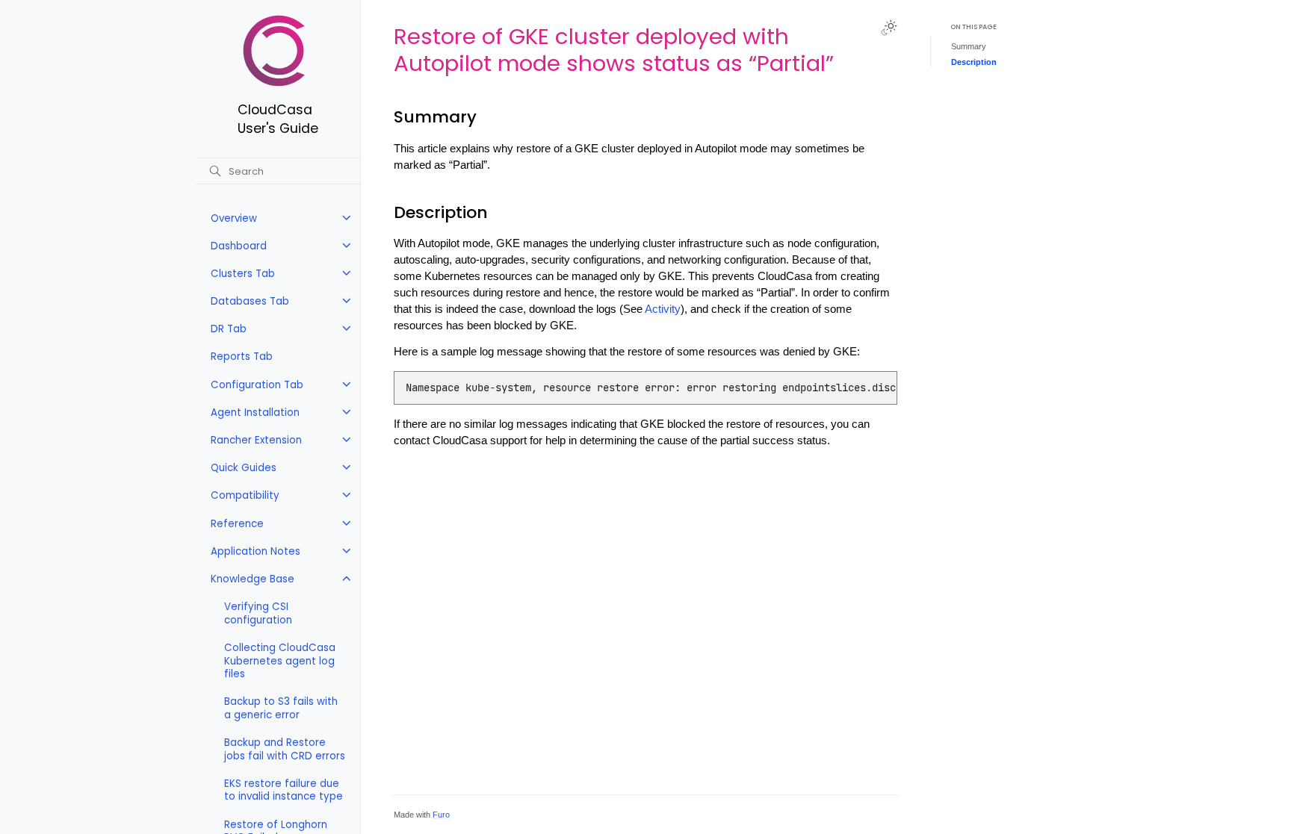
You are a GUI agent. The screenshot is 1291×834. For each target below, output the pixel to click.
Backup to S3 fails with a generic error (281, 708)
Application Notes (255, 551)
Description (974, 61)
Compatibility (245, 495)
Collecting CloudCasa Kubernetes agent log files (279, 661)
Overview (234, 218)
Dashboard (239, 246)
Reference (237, 524)
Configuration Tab (257, 385)
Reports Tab (242, 356)
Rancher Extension (256, 440)
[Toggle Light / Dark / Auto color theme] (889, 27)
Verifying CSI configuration (258, 613)
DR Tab (229, 329)
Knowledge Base (252, 579)
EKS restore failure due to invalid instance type (283, 790)
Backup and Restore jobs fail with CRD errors (284, 749)
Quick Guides (243, 468)
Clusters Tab (243, 274)
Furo (441, 814)
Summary (968, 46)
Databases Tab (250, 301)
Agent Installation (255, 412)
